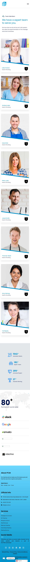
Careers (15, 553)
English (20, 560)
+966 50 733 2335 (7, 502)
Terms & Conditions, (22, 552)
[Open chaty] (4, 558)
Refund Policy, (5, 552)
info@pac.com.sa (6, 505)
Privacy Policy (13, 552)
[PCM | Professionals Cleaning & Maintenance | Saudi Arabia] (4, 4)
